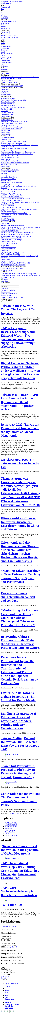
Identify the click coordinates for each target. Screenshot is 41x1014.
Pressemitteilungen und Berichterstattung (13, 265)
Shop (6, 992)
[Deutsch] (4, 279)
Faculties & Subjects (11, 983)
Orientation (4, 50)
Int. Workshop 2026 (7, 120)
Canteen (7, 987)
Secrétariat (4, 16)
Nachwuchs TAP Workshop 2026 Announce (15, 121)
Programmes (5, 48)
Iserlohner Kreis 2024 (7, 150)
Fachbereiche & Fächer (8, 290)
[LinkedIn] (13, 1012)
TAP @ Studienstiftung (8, 248)
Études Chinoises (6, 295)
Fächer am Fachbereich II (9, 294)
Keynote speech (6, 130)
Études (3, 39)
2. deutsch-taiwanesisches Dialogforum (13, 127)
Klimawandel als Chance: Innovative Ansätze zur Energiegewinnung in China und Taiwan (20, 523)
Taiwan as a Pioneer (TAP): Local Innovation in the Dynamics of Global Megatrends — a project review (19, 402)
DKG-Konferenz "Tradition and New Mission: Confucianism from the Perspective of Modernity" (20, 77)
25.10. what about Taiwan (9, 177)
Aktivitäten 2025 (6, 132)
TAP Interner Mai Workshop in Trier (12, 252)
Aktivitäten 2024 (6, 134)
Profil (2, 9)
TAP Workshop (6, 93)
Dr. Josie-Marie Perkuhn (8, 926)
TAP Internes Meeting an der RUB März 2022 (15, 263)
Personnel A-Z (5, 28)
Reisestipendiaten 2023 (8, 104)
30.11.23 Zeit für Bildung (9, 179)
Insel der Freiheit (6, 180)
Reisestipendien (6, 95)
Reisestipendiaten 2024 (8, 102)
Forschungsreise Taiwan (8, 172)
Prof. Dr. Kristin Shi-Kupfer (9, 37)
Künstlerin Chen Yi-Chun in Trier (11, 238)
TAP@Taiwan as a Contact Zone (11, 123)
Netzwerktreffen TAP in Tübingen (11, 240)
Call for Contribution (7, 112)
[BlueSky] (5, 1012)
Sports (7, 990)
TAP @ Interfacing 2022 (8, 241)
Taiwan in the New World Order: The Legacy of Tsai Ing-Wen (18, 309)
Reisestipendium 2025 (8, 98)
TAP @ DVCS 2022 (7, 223)
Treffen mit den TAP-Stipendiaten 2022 (13, 107)
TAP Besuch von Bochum (9, 211)
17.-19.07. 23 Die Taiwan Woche (11, 195)
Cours (3, 55)
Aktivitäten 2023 (6, 166)
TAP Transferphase (11, 825)
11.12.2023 (4, 175)
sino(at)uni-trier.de (11, 947)
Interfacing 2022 (14, 813)
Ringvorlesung (5, 159)
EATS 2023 (4, 173)
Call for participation (7, 138)
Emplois (3, 64)
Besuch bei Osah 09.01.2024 (10, 170)
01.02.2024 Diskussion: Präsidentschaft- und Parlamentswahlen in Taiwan (15, 163)
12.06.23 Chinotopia (7, 206)
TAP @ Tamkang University (10, 231)
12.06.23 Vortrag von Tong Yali (11, 207)
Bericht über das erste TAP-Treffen (12, 268)
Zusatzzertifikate (6, 59)
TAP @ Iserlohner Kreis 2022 (10, 254)
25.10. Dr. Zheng (6, 184)
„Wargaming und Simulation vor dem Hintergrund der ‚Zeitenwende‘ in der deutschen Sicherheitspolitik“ (18, 153)
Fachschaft (4, 18)
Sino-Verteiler (5, 23)
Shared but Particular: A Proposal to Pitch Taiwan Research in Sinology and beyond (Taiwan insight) (18, 771)
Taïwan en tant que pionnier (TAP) (12, 86)
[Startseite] (11, 1)
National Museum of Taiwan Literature (13, 225)
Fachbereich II (5, 292)
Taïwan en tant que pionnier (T (10, 82)
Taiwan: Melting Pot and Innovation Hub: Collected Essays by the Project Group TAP (20, 743)
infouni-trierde (5, 976)
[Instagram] (10, 1012)
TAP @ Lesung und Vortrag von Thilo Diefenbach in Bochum (20, 227)
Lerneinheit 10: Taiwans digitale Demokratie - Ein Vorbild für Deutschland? (18, 696)
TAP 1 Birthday (6, 216)
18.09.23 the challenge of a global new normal (15, 189)
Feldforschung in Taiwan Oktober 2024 (13, 141)
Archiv (3, 25)
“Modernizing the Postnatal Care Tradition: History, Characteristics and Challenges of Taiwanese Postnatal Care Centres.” (20, 618)
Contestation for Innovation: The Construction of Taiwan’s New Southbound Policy (20, 799)
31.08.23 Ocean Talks (8, 193)
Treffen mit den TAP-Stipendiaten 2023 (13, 100)
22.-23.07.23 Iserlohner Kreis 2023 (12, 197)
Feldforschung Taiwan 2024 (10, 155)
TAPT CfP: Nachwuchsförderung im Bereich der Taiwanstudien (19, 891)
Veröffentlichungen (7, 270)
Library (7, 985)
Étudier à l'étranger (7, 57)
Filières (3, 52)
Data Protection (6, 89)
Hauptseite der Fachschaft (9, 21)
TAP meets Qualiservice (8, 247)
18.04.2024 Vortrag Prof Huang (11, 161)
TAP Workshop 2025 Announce (11, 129)
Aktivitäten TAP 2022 (8, 220)
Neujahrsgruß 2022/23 (8, 218)
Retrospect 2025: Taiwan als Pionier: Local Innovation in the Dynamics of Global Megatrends (20, 430)
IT (5, 988)
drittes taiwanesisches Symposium (11, 143)
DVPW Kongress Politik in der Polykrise (14, 148)
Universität (4, 288)
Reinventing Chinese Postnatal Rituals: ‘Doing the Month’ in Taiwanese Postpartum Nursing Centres (20, 642)
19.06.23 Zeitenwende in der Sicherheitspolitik (15, 198)
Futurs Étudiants (6, 46)
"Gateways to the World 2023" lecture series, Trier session (19, 209)
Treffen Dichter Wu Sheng (9, 243)
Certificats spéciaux (7, 80)
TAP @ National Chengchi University (13, 229)
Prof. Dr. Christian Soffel (9, 35)
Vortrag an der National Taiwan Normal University (17, 232)
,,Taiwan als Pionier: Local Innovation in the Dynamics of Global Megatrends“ (20, 849)
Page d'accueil (5, 7)
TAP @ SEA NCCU (7, 261)
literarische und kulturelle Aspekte (11, 182)
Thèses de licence (6, 62)
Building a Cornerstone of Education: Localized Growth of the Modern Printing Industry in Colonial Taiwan (18, 721)
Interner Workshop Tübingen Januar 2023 (14, 213)
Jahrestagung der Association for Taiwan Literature (17, 236)
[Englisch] (4, 281)
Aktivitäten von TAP (7, 116)
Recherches (4, 66)
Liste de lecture (5, 61)
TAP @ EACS (5, 250)
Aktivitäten (8, 828)
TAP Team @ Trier (7, 114)
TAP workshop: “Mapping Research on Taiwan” (16, 214)
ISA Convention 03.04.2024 (10, 157)
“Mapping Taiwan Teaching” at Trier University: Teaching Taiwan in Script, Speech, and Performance (20, 576)
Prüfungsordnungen (7, 53)
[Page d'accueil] (6, 3)
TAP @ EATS (5, 259)
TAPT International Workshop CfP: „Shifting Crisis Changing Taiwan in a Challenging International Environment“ (20, 870)
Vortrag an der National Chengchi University (15, 234)
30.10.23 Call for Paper (8, 191)
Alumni (3, 27)
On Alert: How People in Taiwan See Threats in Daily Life (20, 463)
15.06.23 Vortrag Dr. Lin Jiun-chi (11, 200)
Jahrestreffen (5, 245)
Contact (3, 978)
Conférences (5, 73)
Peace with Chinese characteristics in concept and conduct (18, 596)
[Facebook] (2, 1012)
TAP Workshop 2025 (7, 125)
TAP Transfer (5, 91)
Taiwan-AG (4, 111)
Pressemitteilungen (11, 830)
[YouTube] (8, 1012)
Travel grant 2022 (6, 109)
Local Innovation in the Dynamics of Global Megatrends (18, 274)
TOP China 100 (11, 905)
